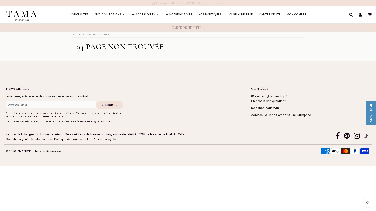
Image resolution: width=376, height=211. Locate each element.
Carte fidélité (269, 14)
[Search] (351, 15)
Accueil (76, 34)
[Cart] (369, 15)
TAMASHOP (23, 151)
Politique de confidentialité (49, 116)
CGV (181, 135)
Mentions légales (105, 139)
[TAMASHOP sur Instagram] (357, 137)
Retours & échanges (20, 135)
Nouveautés (79, 14)
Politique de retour (50, 135)
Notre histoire (180, 14)
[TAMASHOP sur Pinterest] (347, 137)
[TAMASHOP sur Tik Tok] (366, 137)
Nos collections (108, 14)
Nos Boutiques (210, 14)
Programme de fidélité (121, 135)
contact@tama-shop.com (100, 121)
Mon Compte (296, 14)
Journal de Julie (240, 14)
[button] (188, 28)
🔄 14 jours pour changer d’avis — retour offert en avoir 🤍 (188, 3)
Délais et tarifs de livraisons (84, 135)
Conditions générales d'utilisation (29, 139)
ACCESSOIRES (145, 14)
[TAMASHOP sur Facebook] (338, 137)
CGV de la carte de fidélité (157, 135)
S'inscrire (109, 105)
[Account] (360, 15)
